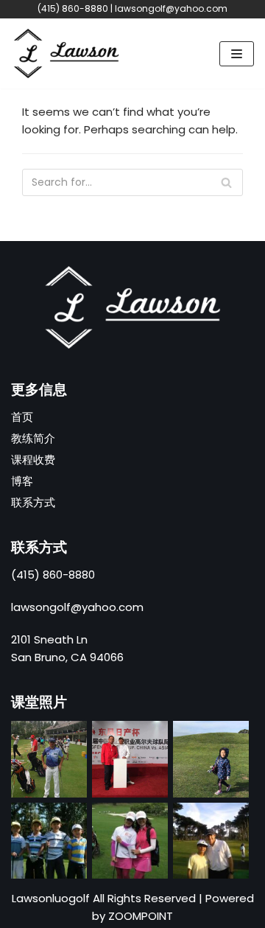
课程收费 (33, 459)
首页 (22, 417)
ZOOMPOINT (140, 916)
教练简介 (33, 438)
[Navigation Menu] (236, 53)
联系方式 (33, 502)
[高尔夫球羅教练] (66, 54)
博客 (22, 481)
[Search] (226, 182)
